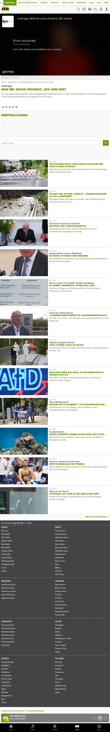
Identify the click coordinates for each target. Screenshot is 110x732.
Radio (4, 527)
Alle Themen (60, 574)
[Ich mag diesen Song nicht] (105, 718)
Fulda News (59, 558)
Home (11, 729)
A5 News (58, 598)
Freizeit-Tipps (6, 679)
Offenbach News (61, 551)
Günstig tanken (61, 605)
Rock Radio (5, 544)
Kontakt (58, 669)
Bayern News (60, 561)
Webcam (101, 8)
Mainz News (59, 541)
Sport (91, 3)
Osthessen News (7, 588)
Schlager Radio (6, 551)
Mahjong (4, 692)
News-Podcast (60, 645)
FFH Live (4, 531)
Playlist (84, 8)
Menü (99, 729)
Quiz (3, 699)
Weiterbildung (60, 689)
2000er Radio (6, 541)
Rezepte (4, 669)
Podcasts (58, 642)
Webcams (58, 635)
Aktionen (55, 3)
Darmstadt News (61, 548)
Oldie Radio (5, 548)
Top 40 (4, 568)
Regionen (6, 581)
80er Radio (5, 534)
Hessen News (60, 531)
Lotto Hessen (6, 686)
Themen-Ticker (61, 649)
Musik (33, 729)
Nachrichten (10, 3)
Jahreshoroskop (7, 638)
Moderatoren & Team (63, 638)
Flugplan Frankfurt (62, 611)
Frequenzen (59, 672)
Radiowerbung (60, 686)
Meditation (5, 672)
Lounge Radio (6, 558)
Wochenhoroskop (8, 632)
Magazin (44, 3)
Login (57, 692)
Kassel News (60, 544)
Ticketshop (5, 682)
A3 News (58, 595)
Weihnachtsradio (7, 561)
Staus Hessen (60, 585)
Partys (3, 702)
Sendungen (59, 625)
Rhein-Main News (8, 595)
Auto (99, 3)
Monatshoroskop (7, 635)
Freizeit (5, 659)
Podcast (55, 729)
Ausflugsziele (6, 676)
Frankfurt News (61, 534)
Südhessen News (7, 598)
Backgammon (6, 696)
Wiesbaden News (61, 537)
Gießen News (60, 554)
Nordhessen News (8, 585)
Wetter (95, 8)
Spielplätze (5, 665)
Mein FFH (107, 8)
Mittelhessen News (8, 591)
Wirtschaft (81, 3)
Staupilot (90, 8)
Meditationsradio (7, 564)
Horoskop (6, 622)
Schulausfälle (60, 615)
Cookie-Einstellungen (35, 711)
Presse (57, 682)
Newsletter (59, 665)
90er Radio (5, 537)
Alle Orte (58, 571)
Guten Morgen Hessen (27, 3)
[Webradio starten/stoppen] (100, 718)
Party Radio (5, 554)
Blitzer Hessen (60, 588)
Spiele (3, 689)
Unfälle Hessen (61, 591)
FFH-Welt (59, 659)
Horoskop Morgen (8, 628)
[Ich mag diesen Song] (95, 718)
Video (3, 82)
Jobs (56, 676)
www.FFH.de (17, 523)
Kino (106, 3)
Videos (57, 632)
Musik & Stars (68, 3)
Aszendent (5, 645)
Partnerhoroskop (7, 642)
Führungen (59, 679)
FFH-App (58, 662)
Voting (57, 652)
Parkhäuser (59, 608)
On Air (58, 622)
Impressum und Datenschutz (13, 711)
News (58, 527)
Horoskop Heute (7, 625)
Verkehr (59, 581)
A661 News (59, 601)
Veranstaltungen (7, 662)
